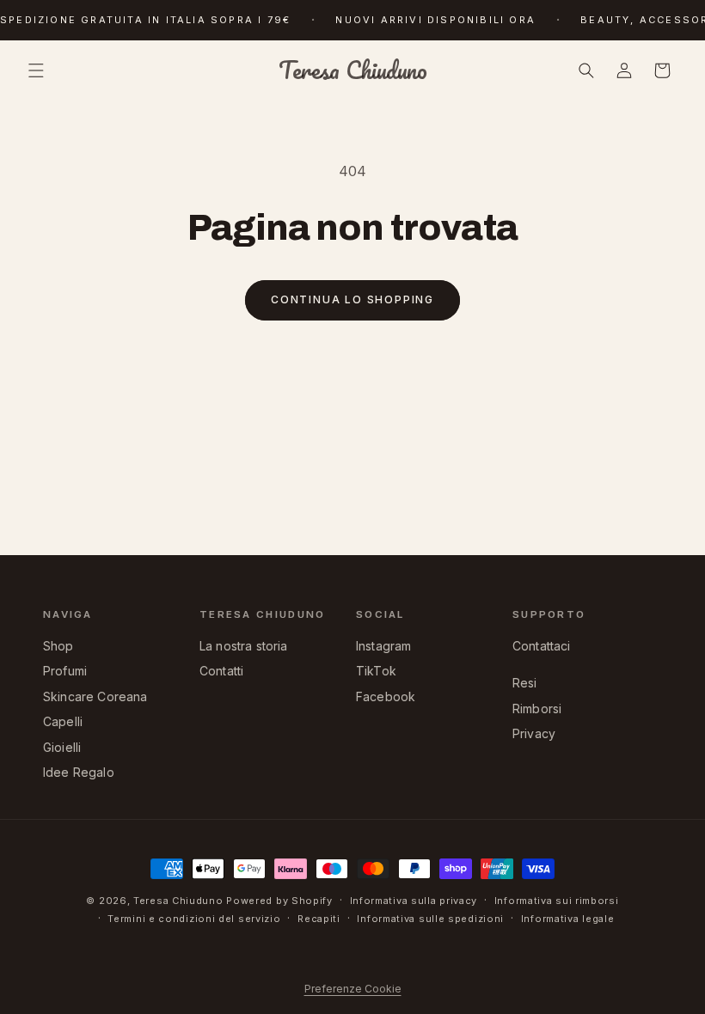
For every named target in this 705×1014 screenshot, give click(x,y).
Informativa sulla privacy (414, 901)
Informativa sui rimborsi (556, 901)
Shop (58, 645)
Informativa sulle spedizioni (430, 919)
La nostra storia (243, 645)
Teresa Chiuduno (178, 901)
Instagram (383, 645)
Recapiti (318, 919)
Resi (524, 682)
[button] (36, 70)
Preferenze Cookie (353, 988)
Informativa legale (568, 919)
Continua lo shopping (352, 299)
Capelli (63, 721)
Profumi (65, 670)
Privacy (533, 733)
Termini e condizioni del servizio (193, 919)
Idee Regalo (78, 772)
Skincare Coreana (95, 696)
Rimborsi (536, 708)
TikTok (376, 670)
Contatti (221, 670)
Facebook (385, 696)
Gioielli (62, 747)
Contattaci (541, 645)
